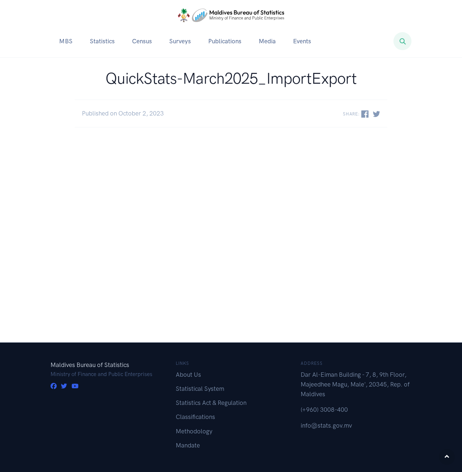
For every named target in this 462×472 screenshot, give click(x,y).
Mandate (188, 445)
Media (267, 41)
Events (302, 41)
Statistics (102, 41)
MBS (66, 41)
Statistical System (200, 388)
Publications (224, 41)
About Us (188, 374)
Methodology (194, 431)
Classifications (195, 416)
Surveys (180, 41)
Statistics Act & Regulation (211, 402)
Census (142, 41)
